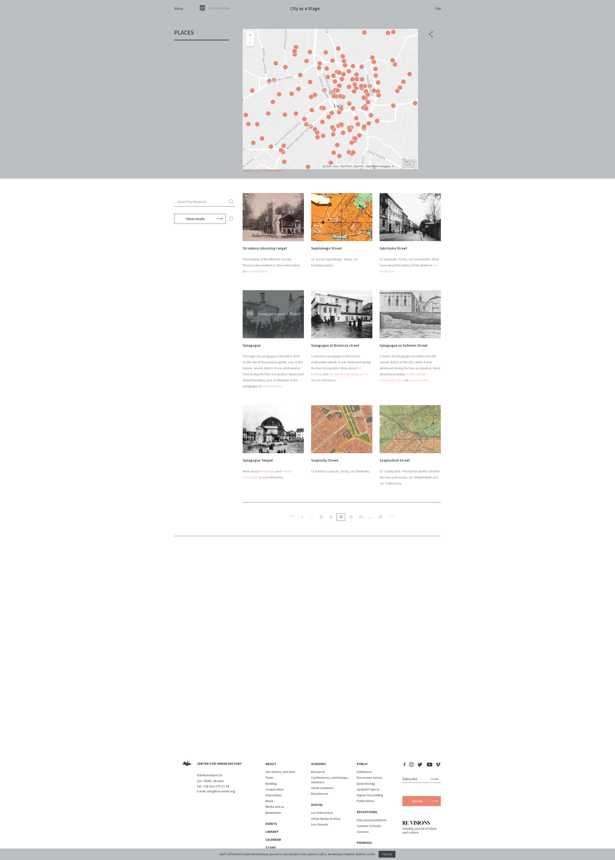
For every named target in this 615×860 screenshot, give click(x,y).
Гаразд (387, 854)
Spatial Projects (368, 789)
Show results (195, 219)
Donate (417, 801)
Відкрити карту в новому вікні (263, 170)
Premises (364, 843)
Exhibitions (364, 772)
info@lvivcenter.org (221, 791)
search (231, 201)
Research (318, 772)
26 (380, 517)
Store (270, 847)
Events (271, 824)
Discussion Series (369, 777)
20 (321, 517)
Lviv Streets (319, 824)
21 (331, 517)
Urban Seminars (322, 788)
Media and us (274, 806)
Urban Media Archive (325, 818)
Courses (363, 831)
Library (271, 831)
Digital (317, 805)
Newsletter (273, 812)
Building (271, 783)
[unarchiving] (366, 783)
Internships (273, 795)
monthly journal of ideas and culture (419, 830)
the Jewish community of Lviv (349, 374)
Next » (392, 515)
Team (269, 777)
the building (267, 471)
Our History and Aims (280, 772)
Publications (365, 801)
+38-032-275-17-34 (216, 786)
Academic (318, 764)
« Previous (292, 515)
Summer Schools (369, 826)
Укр (438, 8)
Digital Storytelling (370, 795)
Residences (319, 793)
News (269, 801)
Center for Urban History (219, 764)
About (270, 764)
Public (362, 764)
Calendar (273, 839)
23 (350, 517)
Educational (367, 812)
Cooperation (274, 789)
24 (360, 517)
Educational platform (372, 820)
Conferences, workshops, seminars (330, 779)
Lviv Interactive (257, 271)
